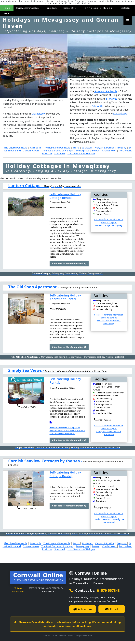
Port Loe (47, 153)
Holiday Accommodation (27, 8)
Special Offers (70, 8)
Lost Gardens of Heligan (81, 153)
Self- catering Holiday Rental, (65, 381)
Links (5, 13)
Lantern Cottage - (26, 185)
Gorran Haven (31, 150)
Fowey (95, 150)
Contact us (126, 8)
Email (113, 609)
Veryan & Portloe (104, 147)
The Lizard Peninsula (15, 147)
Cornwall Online (90, 573)
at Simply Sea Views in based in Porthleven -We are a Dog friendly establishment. (67, 430)
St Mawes (111, 98)
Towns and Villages (98, 8)
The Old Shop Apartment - (34, 286)
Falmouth (97, 106)
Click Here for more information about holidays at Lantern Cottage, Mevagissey (108, 222)
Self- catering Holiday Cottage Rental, (65, 196)
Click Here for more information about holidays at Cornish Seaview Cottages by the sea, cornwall (109, 518)
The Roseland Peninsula (56, 147)
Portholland (125, 150)
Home (7, 8)
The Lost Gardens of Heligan (57, 150)
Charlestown (109, 150)
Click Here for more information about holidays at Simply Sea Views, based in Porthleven (108, 430)
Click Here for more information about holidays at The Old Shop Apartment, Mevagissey (108, 319)
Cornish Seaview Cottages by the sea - (45, 460)
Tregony (122, 147)
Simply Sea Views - (26, 370)
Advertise (84, 609)
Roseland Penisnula (105, 91)
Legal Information (18, 590)
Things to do (51, 8)
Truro (76, 147)
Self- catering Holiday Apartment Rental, (65, 297)
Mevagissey (38, 113)
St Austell (59, 153)
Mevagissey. (120, 113)
